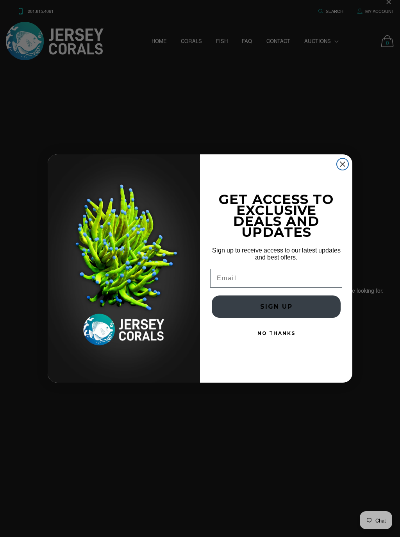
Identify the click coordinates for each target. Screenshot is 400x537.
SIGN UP (276, 306)
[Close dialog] (342, 164)
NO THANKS (276, 333)
